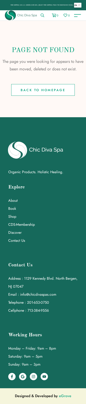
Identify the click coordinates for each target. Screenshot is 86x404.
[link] (42, 15)
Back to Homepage (43, 90)
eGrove (65, 396)
